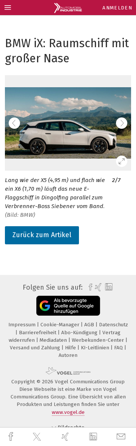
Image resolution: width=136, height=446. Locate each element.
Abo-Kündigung (80, 332)
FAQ (119, 347)
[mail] (122, 437)
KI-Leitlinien (96, 347)
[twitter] (38, 437)
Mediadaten (54, 340)
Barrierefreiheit (38, 332)
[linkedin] (94, 437)
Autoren (68, 355)
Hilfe (71, 347)
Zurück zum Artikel (41, 235)
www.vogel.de (68, 412)
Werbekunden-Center (98, 340)
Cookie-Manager (60, 324)
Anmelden (117, 8)
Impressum (22, 324)
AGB (90, 324)
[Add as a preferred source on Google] (68, 306)
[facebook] (12, 437)
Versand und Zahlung (36, 347)
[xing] (66, 436)
